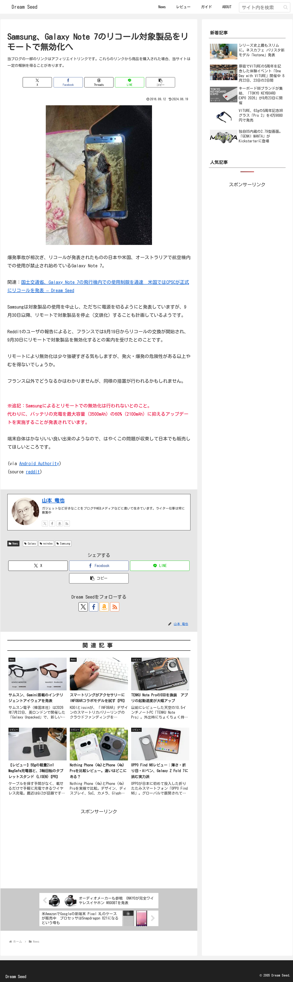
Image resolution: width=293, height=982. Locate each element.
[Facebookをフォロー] (52, 523)
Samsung (65, 543)
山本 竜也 (53, 500)
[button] (286, 7)
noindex (48, 543)
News (15, 543)
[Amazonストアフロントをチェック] (59, 523)
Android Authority (39, 463)
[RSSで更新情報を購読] (67, 523)
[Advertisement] (98, 848)
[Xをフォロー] (45, 523)
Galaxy (32, 543)
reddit (33, 471)
